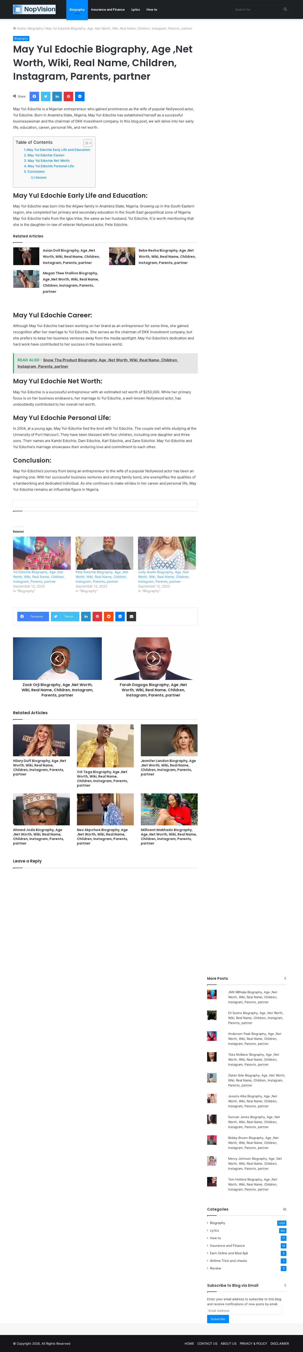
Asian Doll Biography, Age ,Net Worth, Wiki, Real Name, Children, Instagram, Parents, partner (71, 256)
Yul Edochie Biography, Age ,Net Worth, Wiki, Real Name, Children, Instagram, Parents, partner (39, 576)
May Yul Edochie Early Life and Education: (59, 150)
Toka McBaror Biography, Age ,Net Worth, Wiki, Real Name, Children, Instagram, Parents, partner (253, 1059)
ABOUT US (228, 1343)
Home (21, 28)
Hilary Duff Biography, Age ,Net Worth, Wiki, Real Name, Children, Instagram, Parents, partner (39, 767)
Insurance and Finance (108, 9)
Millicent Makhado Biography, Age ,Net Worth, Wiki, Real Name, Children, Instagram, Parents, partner (169, 836)
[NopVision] (34, 9)
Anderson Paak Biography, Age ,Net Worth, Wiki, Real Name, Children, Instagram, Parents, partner (254, 1039)
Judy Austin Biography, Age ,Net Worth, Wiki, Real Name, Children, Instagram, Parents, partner (164, 576)
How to (152, 9)
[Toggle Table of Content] (85, 143)
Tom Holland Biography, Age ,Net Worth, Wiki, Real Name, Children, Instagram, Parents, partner (252, 1184)
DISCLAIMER (280, 1343)
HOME (189, 1343)
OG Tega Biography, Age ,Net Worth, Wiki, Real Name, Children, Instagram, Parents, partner (102, 779)
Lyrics (135, 9)
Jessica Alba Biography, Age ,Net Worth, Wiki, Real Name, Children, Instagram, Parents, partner (252, 1101)
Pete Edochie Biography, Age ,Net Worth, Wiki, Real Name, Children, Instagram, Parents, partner (102, 576)
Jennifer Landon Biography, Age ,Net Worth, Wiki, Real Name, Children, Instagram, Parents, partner (168, 767)
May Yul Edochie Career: (46, 155)
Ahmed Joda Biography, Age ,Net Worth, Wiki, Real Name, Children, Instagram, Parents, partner (38, 836)
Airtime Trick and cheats (228, 1261)
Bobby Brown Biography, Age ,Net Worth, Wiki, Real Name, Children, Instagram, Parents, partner (253, 1143)
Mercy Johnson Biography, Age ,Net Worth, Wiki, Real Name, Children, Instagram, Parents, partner (255, 1163)
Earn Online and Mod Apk (229, 1253)
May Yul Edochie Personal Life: (51, 166)
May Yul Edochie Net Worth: (49, 160)
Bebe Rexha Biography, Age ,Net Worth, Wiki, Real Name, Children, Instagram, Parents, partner (167, 256)
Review (215, 1268)
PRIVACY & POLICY (253, 1343)
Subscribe (218, 1319)
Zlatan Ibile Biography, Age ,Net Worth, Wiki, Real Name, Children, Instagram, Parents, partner (256, 1080)
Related (41, 177)
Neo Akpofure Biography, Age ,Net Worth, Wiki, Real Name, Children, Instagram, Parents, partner (102, 836)
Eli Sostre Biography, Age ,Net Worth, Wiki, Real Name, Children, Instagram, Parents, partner (256, 1018)
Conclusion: (36, 171)
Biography (77, 9)
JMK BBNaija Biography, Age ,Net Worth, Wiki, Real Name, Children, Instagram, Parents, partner (252, 997)
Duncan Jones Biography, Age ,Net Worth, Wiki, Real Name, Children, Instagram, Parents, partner (254, 1122)
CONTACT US (207, 1343)
